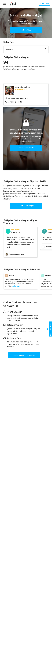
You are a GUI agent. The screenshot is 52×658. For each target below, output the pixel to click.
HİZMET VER (44, 4)
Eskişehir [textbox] (9, 49)
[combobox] (26, 49)
